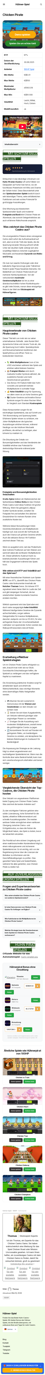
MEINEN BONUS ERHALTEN (24, 1370)
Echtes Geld (29, 1081)
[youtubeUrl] (23, 1273)
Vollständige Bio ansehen (21, 1264)
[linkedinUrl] (35, 1273)
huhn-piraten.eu (29, 957)
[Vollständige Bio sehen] (34, 1264)
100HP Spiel (29, 69)
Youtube (6, 1353)
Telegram (6, 1350)
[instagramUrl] (10, 1273)
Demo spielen (22, 34)
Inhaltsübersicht (11, 144)
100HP (15, 1211)
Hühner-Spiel (22, 4)
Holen (35, 977)
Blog (4, 1339)
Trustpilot (6, 1346)
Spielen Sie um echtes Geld (22, 43)
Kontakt (6, 1343)
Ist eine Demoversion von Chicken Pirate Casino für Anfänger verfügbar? (20, 908)
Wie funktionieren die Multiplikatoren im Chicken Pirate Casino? (20, 920)
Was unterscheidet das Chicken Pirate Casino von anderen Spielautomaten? (22, 896)
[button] (4, 4)
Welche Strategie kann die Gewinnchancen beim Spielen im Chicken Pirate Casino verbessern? (21, 932)
